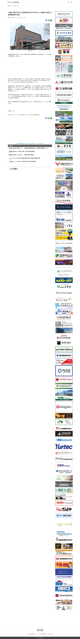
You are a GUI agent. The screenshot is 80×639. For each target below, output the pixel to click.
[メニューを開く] (71, 2)
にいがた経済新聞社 (40, 637)
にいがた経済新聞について (32, 634)
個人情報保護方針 (43, 634)
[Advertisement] (30, 67)
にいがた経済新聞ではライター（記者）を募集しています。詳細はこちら (30, 143)
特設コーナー (16, 5)
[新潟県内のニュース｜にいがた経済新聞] (13, 2)
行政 (24, 17)
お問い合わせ (51, 634)
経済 (21, 17)
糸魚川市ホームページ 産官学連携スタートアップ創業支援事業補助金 (23, 114)
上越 (18, 17)
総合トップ (10, 5)
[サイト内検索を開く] (68, 2)
